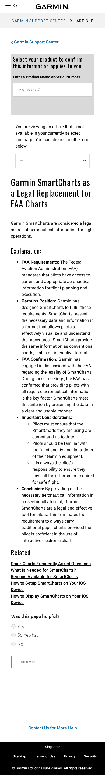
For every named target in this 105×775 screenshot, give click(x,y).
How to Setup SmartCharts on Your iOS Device (48, 586)
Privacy (69, 756)
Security (90, 756)
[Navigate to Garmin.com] (52, 6)
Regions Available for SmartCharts (44, 576)
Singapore (52, 747)
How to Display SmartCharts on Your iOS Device (50, 599)
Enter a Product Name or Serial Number (46, 77)
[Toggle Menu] (3, 5)
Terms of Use (45, 756)
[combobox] (52, 90)
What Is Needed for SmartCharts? (43, 570)
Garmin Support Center (39, 21)
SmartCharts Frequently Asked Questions (51, 563)
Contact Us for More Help (52, 727)
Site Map (19, 756)
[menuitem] (16, 7)
